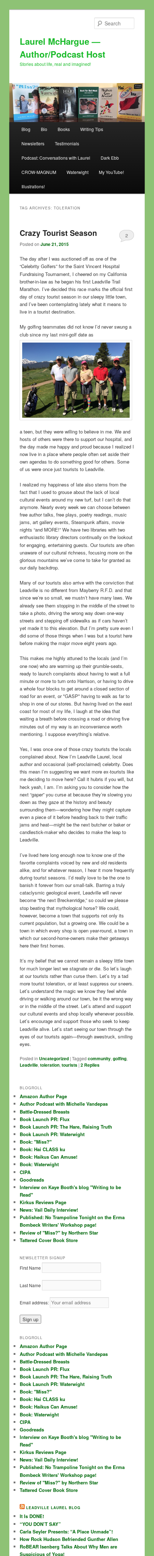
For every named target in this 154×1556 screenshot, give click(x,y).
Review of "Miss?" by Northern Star (59, 1232)
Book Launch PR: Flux (44, 1119)
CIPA (25, 1172)
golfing (119, 1058)
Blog (25, 129)
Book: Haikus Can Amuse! (48, 1156)
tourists (69, 1065)
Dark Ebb (110, 158)
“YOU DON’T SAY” (40, 1524)
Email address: (35, 1302)
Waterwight (77, 172)
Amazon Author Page (43, 1096)
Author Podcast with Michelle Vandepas (64, 1103)
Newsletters (32, 143)
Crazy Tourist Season (58, 232)
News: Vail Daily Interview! (49, 1209)
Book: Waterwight (39, 1164)
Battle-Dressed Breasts (44, 1111)
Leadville (29, 1065)
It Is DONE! (32, 1516)
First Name (30, 1268)
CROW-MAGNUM (38, 172)
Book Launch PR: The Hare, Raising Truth (66, 1126)
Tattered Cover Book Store (49, 1240)
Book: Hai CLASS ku (42, 1149)
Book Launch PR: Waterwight (52, 1134)
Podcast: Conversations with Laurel (55, 158)
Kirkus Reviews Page (43, 1202)
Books (64, 129)
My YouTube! (111, 172)
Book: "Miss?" (36, 1141)
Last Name (30, 1285)
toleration (49, 1065)
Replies (90, 1065)
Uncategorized (54, 1058)
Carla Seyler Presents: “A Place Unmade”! (66, 1531)
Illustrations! (33, 186)
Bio (44, 129)
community (99, 1058)
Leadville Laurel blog (53, 1507)
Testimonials (67, 143)
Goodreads (32, 1179)
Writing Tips (91, 129)
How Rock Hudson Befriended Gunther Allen (69, 1539)
